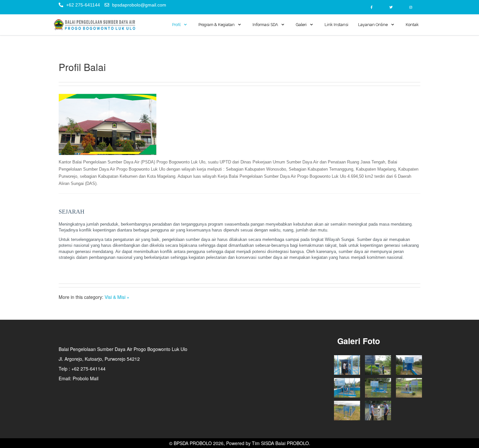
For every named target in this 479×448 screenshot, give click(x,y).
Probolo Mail (85, 378)
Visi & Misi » (117, 297)
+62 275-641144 (83, 4)
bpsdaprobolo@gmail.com (139, 4)
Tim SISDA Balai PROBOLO (280, 443)
